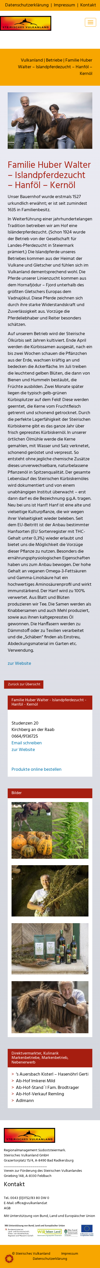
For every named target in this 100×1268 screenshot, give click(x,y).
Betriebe (54, 60)
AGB (7, 1208)
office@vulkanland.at (31, 1203)
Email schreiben (27, 743)
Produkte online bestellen (37, 769)
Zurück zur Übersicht (23, 684)
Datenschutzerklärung (27, 5)
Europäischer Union (80, 1216)
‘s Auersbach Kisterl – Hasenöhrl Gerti (52, 1074)
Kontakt (88, 5)
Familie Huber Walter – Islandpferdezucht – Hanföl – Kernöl (55, 67)
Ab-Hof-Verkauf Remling (40, 1094)
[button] (9, 1259)
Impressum (64, 5)
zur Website (19, 663)
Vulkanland (32, 60)
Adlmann (25, 1101)
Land (53, 1216)
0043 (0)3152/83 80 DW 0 (29, 1198)
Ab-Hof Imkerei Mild (35, 1081)
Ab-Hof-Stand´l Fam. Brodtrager (47, 1087)
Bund (44, 1216)
